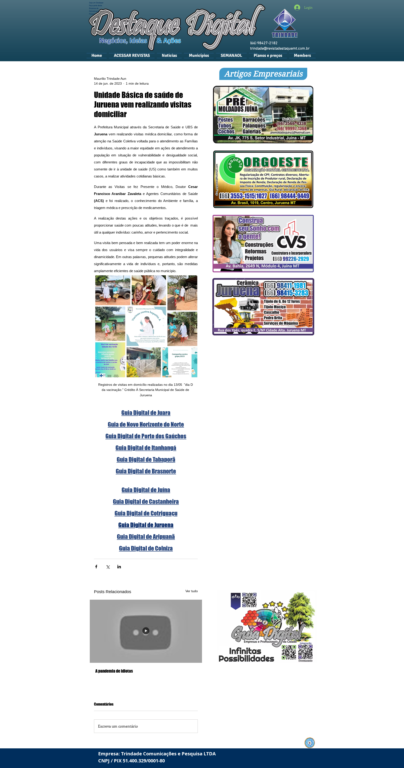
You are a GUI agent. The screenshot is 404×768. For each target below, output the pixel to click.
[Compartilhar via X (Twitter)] (107, 566)
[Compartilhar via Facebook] (96, 566)
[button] (199, 55)
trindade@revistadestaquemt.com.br (280, 48)
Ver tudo (191, 591)
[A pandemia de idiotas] (146, 631)
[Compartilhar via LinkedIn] (119, 566)
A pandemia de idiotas (114, 671)
